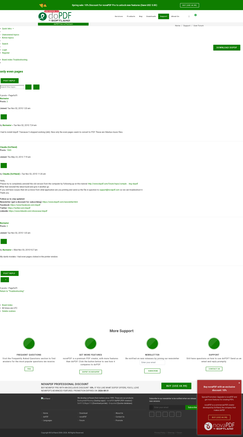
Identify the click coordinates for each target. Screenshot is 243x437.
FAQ (29, 369)
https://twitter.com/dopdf (19, 208)
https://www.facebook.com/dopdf (25, 205)
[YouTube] (171, 414)
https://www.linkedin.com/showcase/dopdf (28, 211)
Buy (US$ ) (190, 5)
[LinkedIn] (165, 414)
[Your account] (198, 15)
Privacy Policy (160, 433)
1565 (9, 150)
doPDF (45, 417)
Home (45, 413)
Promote (119, 420)
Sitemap (171, 433)
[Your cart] (194, 16)
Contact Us (214, 369)
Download (83, 413)
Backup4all (81, 401)
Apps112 (88, 403)
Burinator (4, 98)
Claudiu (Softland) (8, 147)
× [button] (239, 383)
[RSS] (178, 414)
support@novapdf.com (109, 190)
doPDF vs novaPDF (90, 372)
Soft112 (80, 403)
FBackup (90, 401)
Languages (47, 420)
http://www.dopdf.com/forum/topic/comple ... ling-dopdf (113, 184)
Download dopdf (227, 47)
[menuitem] (10, 34)
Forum (82, 420)
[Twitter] (158, 414)
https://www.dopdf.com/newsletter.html (60, 202)
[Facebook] (151, 414)
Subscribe (152, 371)
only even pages (11, 71)
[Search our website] (202, 16)
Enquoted (113, 403)
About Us (119, 413)
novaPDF (110, 401)
